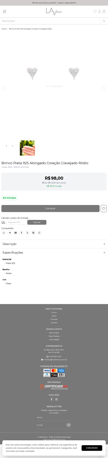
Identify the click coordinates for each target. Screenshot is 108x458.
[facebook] (51, 399)
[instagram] (56, 399)
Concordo (92, 448)
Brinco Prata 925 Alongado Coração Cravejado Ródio (30, 29)
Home (3, 29)
